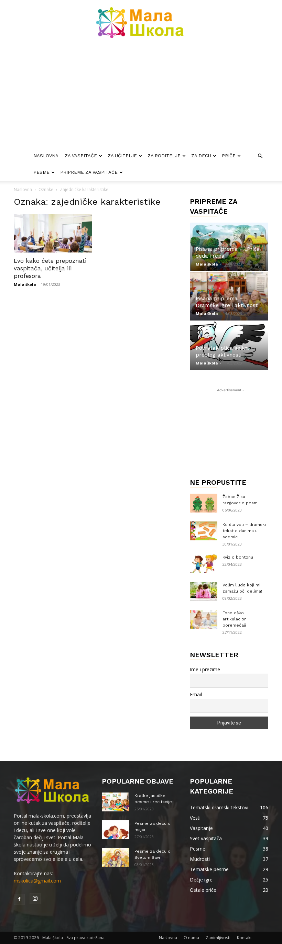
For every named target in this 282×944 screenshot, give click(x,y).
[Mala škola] (141, 22)
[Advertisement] (141, 96)
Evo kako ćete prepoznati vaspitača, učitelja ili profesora (50, 268)
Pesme (41, 172)
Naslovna (45, 155)
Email (196, 694)
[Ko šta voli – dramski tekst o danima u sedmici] (203, 530)
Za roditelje (164, 155)
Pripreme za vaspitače (89, 172)
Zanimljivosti (218, 938)
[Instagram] (35, 898)
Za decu (201, 155)
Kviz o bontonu (238, 557)
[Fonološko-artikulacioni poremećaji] (203, 619)
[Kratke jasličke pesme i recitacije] (115, 802)
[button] (260, 156)
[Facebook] (19, 899)
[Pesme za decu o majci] (115, 829)
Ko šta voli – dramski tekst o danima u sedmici (244, 530)
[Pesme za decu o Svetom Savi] (115, 857)
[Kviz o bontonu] (203, 563)
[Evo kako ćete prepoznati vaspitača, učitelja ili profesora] (53, 233)
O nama (191, 938)
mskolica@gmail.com (37, 880)
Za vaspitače (81, 155)
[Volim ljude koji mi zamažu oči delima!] (203, 591)
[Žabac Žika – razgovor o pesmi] (203, 503)
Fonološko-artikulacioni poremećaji (235, 619)
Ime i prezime (205, 669)
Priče (229, 155)
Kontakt (244, 938)
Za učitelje (122, 155)
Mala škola (25, 284)
